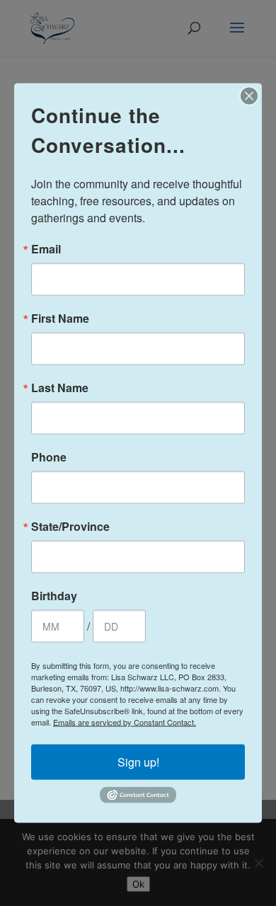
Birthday (54, 596)
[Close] (249, 96)
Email (46, 249)
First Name (60, 318)
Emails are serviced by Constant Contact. (124, 722)
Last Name (59, 388)
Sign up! (138, 762)
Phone (49, 457)
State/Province (70, 526)
